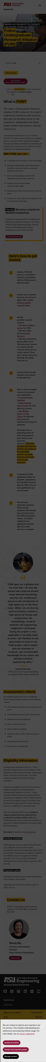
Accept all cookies (12, 1043)
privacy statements (27, 1034)
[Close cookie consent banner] (41, 1025)
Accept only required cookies (16, 1049)
